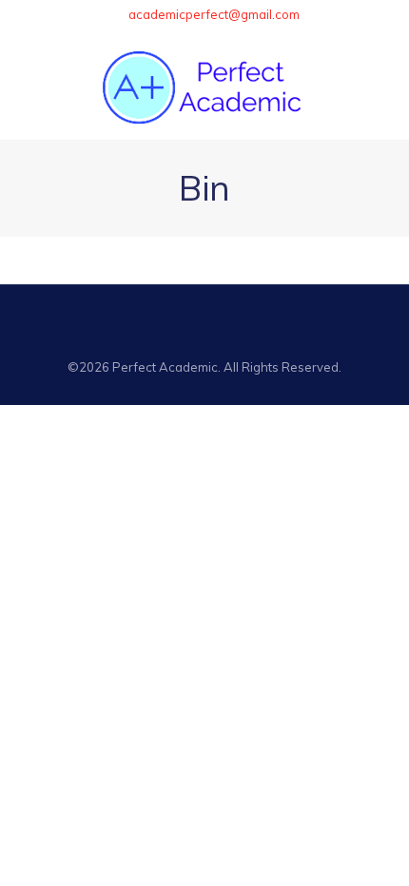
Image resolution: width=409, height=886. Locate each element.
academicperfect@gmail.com (214, 14)
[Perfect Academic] (204, 86)
